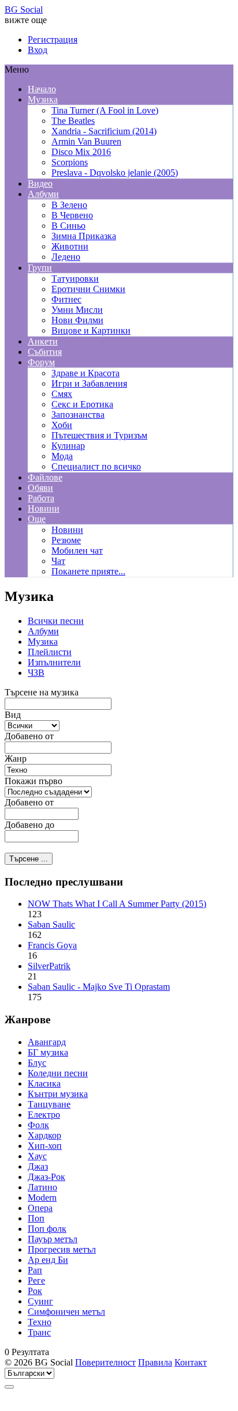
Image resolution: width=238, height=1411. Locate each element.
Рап (35, 1270)
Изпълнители (54, 662)
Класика (44, 1083)
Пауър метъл (52, 1239)
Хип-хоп (45, 1146)
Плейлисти (50, 652)
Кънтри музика (58, 1094)
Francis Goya (52, 945)
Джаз (38, 1166)
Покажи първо (33, 781)
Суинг (40, 1301)
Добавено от (29, 736)
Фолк (38, 1125)
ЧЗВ (36, 673)
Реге (36, 1280)
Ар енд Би (48, 1260)
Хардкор (44, 1135)
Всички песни (56, 621)
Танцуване (49, 1104)
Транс (39, 1332)
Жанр (16, 758)
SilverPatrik (49, 966)
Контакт (190, 1362)
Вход (37, 50)
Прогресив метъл (62, 1249)
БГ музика (48, 1052)
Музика (43, 641)
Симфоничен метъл (66, 1312)
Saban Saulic (51, 924)
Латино (42, 1187)
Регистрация (52, 39)
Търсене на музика (42, 692)
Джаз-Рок (46, 1177)
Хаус (37, 1156)
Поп (36, 1218)
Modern (42, 1197)
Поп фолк (47, 1229)
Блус (37, 1063)
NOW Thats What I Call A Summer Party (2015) (117, 904)
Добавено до (29, 825)
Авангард (47, 1042)
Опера (40, 1208)
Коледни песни (58, 1073)
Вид (13, 715)
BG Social (24, 9)
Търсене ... (28, 858)
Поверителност (105, 1362)
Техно (39, 1322)
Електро (44, 1114)
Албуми (43, 631)
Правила (155, 1362)
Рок (35, 1291)
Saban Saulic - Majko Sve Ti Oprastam (99, 987)
